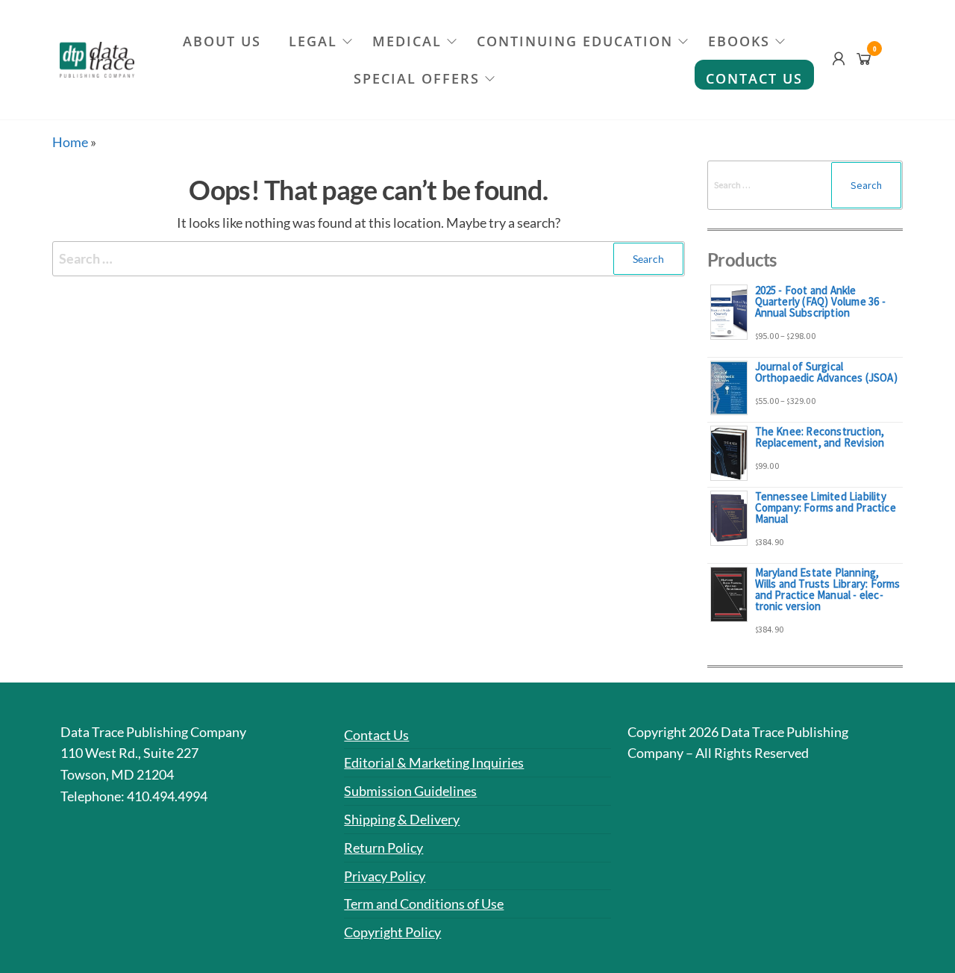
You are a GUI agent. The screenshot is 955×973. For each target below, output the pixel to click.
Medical (407, 41)
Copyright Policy (392, 932)
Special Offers (417, 78)
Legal (313, 41)
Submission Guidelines (410, 791)
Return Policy (383, 847)
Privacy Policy (384, 876)
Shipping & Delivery (402, 819)
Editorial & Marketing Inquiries (434, 762)
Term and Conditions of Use (424, 903)
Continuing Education (575, 41)
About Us (222, 41)
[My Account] (838, 58)
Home (70, 142)
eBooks (739, 41)
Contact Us (754, 78)
